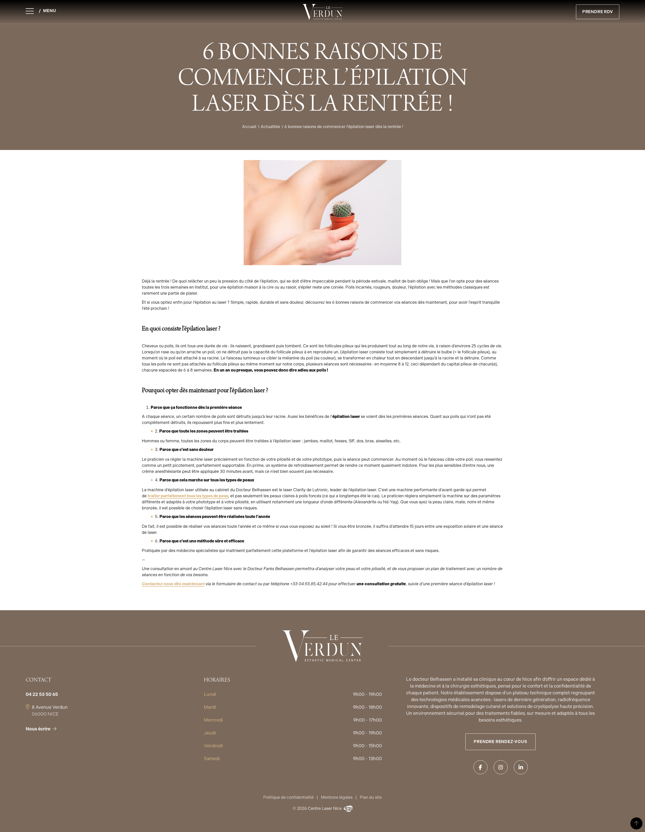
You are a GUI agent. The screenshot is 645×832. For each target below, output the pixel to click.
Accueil (249, 126)
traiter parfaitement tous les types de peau (188, 496)
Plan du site (371, 797)
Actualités (270, 126)
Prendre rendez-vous (500, 741)
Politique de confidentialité (288, 797)
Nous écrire (38, 728)
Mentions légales (336, 797)
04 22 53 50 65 (42, 694)
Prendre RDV (597, 11)
